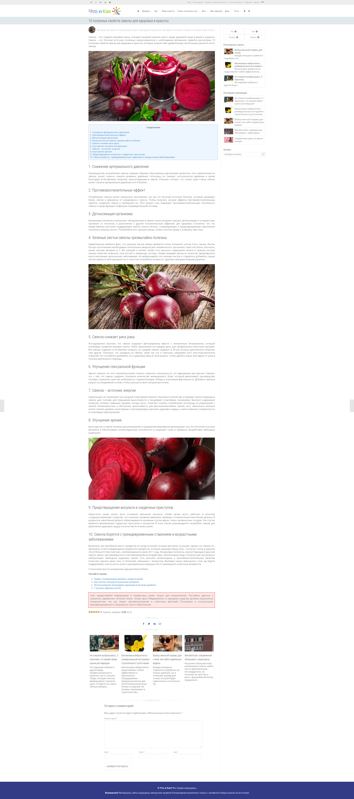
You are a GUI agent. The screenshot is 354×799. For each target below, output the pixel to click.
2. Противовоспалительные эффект (108, 135)
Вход (189, 2)
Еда (155, 11)
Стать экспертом (235, 2)
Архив (256, 2)
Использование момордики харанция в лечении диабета (125, 584)
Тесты (236, 11)
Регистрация (198, 2)
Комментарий (110, 718)
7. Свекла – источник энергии (105, 148)
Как (253, 31)
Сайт (176, 752)
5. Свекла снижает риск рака (104, 143)
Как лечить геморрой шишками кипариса (116, 581)
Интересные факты (107, 30)
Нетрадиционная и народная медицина (139, 30)
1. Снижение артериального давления (109, 132)
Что (232, 31)
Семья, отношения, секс (187, 11)
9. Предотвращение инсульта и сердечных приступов (117, 154)
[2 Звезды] (92, 612)
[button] (91, 667)
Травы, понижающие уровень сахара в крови (118, 578)
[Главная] (138, 11)
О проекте (248, 2)
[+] (104, 643)
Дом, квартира (216, 11)
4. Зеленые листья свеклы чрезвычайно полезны (115, 140)
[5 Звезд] (98, 612)
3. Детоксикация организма (104, 137)
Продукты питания (172, 30)
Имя (106, 752)
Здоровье (146, 11)
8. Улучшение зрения (101, 151)
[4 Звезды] (96, 612)
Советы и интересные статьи (198, 30)
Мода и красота (168, 11)
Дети (204, 11)
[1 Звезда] (89, 612)
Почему (232, 37)
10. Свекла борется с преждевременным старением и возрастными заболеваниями (132, 157)
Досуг (227, 11)
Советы (253, 37)
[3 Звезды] (94, 612)
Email (142, 752)
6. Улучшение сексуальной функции (108, 146)
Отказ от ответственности (216, 2)
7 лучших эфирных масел (107, 588)
